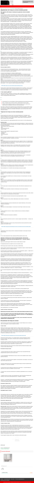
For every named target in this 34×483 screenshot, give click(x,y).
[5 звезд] (22, 8)
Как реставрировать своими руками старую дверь (7, 460)
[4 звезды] (21, 8)
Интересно (2, 448)
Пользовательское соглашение (5, 480)
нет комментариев (12, 8)
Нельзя (5, 448)
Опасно (8, 448)
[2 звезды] (19, 8)
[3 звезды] (20, 8)
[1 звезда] (18, 8)
